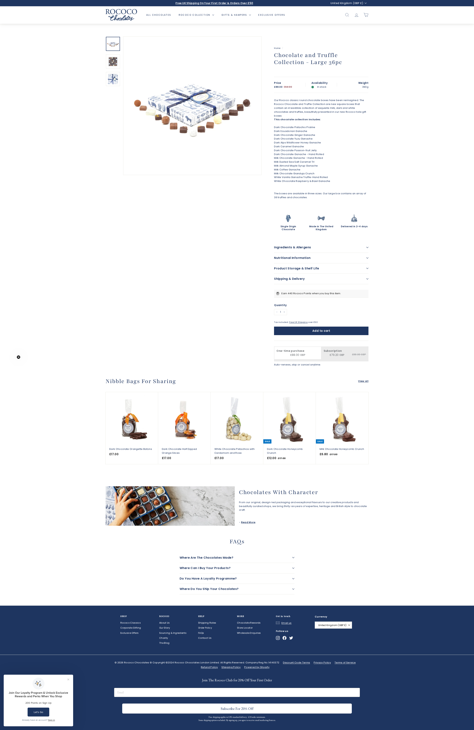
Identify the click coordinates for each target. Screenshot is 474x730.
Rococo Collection (195, 14)
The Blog (164, 643)
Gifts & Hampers (234, 14)
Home (277, 48)
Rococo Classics (130, 622)
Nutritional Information (292, 258)
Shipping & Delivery (289, 279)
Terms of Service (345, 662)
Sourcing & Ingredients (172, 633)
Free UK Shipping (298, 322)
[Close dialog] (274, 647)
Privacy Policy (322, 662)
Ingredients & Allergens (292, 247)
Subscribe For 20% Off (251, 712)
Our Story (164, 627)
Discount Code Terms (296, 662)
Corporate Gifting (130, 627)
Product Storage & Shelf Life (296, 268)
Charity (163, 638)
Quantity (280, 305)
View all (363, 381)
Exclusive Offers (271, 14)
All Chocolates (158, 14)
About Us (164, 622)
